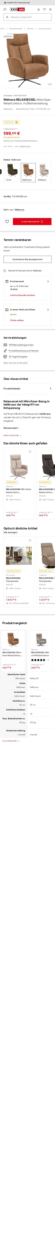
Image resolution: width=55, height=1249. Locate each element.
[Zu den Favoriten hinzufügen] (7, 221)
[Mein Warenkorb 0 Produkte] (50, 9)
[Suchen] (7, 17)
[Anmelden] (39, 9)
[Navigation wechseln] (5, 9)
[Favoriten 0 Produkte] (44, 9)
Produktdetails (12, 388)
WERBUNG (9, 122)
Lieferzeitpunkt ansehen (22, 295)
